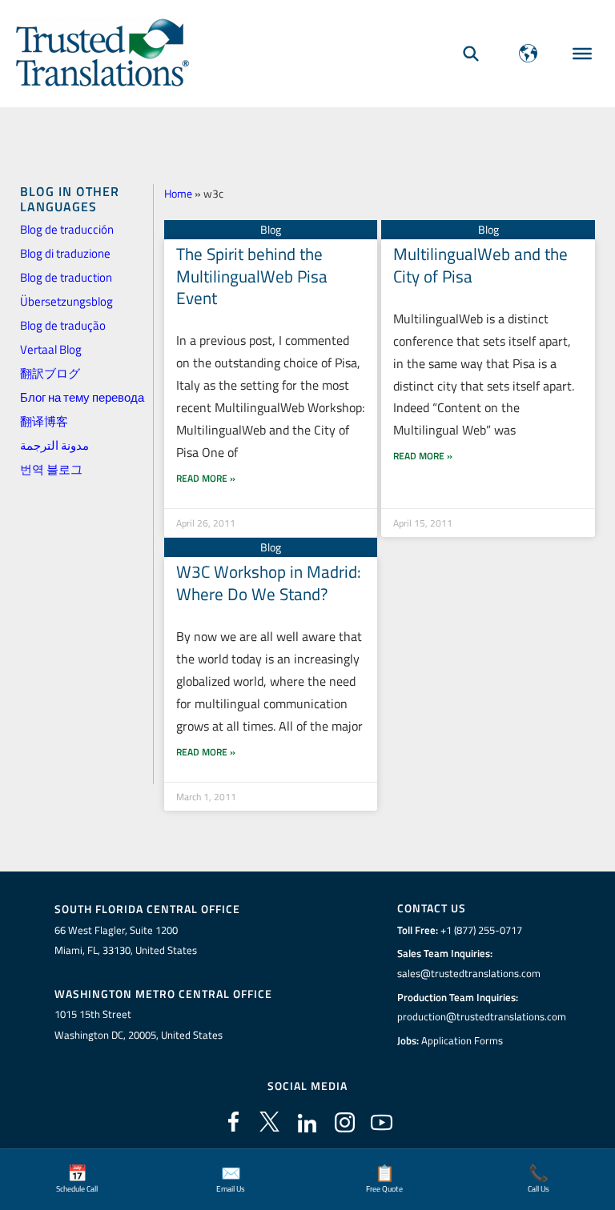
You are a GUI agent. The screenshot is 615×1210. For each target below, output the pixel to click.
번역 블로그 (51, 469)
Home (178, 193)
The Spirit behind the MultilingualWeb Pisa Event (252, 276)
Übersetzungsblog (66, 301)
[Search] (470, 53)
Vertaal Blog (51, 349)
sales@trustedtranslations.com (469, 973)
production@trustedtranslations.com (481, 1016)
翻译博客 (44, 421)
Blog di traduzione (65, 253)
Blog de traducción (67, 229)
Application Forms (462, 1040)
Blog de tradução (63, 325)
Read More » (205, 478)
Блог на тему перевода (82, 397)
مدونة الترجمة (54, 445)
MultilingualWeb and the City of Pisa (480, 264)
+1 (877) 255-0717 (481, 930)
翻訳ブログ (50, 373)
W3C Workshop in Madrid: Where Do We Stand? (268, 582)
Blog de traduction (66, 277)
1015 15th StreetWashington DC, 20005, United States (138, 1024)
